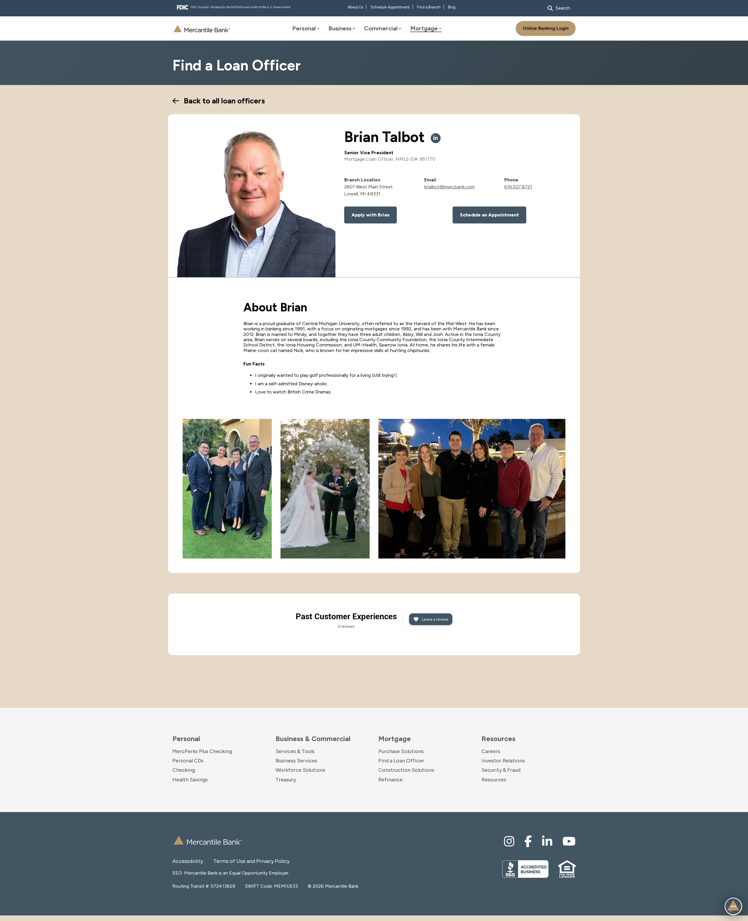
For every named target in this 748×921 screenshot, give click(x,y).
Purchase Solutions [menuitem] (401, 751)
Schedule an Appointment (489, 215)
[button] (733, 906)
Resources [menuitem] (498, 739)
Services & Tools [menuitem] (295, 751)
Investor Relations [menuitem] (503, 760)
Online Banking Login (546, 28)
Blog (452, 7)
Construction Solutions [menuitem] (406, 770)
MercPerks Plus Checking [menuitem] (202, 751)
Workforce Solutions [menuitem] (300, 770)
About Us (355, 7)
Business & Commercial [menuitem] (313, 739)
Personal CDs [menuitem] (188, 760)
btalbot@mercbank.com (449, 187)
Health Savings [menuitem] (190, 779)
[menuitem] (509, 841)
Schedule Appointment (390, 7)
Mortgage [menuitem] (394, 739)
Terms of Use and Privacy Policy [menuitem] (233, 861)
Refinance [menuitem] (390, 779)
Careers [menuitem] (491, 751)
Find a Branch (429, 7)
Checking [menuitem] (183, 770)
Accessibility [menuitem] (187, 861)
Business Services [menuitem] (296, 760)
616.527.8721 (518, 187)
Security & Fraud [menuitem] (501, 770)
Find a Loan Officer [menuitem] (401, 760)
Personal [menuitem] (186, 739)
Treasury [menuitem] (286, 779)
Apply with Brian (370, 215)
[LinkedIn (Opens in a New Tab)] (436, 138)
